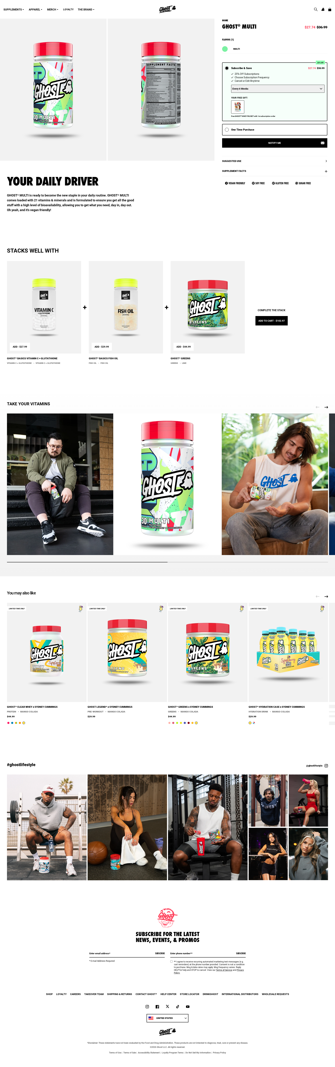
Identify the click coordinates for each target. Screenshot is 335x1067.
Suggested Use (231, 161)
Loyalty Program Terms (172, 1052)
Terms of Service (224, 970)
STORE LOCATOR (189, 994)
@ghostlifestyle (314, 765)
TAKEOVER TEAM (94, 994)
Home (225, 20)
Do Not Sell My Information (198, 1052)
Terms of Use (115, 1052)
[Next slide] (326, 407)
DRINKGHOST (210, 994)
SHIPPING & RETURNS (119, 994)
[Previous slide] (317, 407)
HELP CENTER (168, 994)
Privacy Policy (219, 1052)
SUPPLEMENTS (12, 9)
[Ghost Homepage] (167, 9)
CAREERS (75, 994)
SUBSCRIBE (160, 953)
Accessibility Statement (149, 1052)
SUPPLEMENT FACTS (234, 171)
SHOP (49, 994)
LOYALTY (68, 9)
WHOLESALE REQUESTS (275, 994)
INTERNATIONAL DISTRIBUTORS (240, 994)
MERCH (51, 9)
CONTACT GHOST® (146, 994)
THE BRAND (85, 9)
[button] (316, 9)
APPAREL (34, 9)
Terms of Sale (129, 1052)
